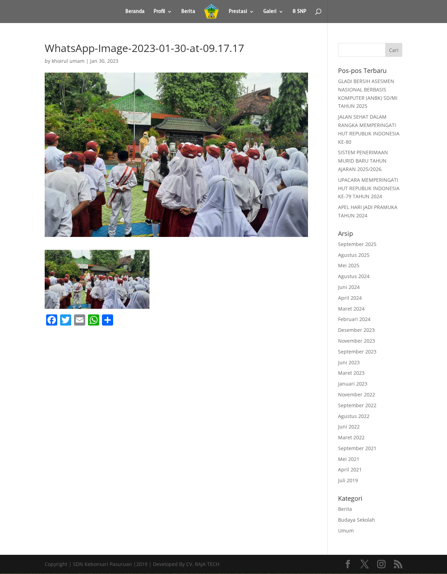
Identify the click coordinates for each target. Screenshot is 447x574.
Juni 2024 (349, 287)
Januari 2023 (352, 383)
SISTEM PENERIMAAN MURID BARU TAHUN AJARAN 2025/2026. (363, 160)
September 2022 (357, 405)
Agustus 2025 (353, 255)
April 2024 (350, 298)
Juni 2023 (349, 362)
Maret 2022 (351, 437)
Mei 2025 (348, 265)
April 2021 (350, 469)
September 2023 (357, 351)
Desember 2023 (356, 330)
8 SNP (299, 12)
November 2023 (356, 340)
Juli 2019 (348, 480)
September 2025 (357, 244)
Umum (346, 530)
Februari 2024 (354, 319)
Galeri (270, 12)
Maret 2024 (351, 308)
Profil (159, 12)
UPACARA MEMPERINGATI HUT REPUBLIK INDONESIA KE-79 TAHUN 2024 (369, 188)
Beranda (135, 12)
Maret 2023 (351, 373)
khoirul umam (68, 61)
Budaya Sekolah (356, 519)
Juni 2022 (349, 426)
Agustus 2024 (353, 276)
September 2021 (357, 448)
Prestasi (238, 12)
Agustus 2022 (353, 416)
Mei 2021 (348, 459)
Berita (188, 12)
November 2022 (356, 394)
